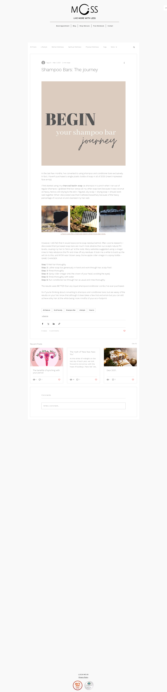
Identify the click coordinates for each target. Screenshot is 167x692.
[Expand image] (54, 219)
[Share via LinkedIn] (54, 324)
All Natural (46, 310)
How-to (91, 310)
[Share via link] (59, 324)
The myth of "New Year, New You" (82, 353)
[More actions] (124, 62)
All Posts (33, 47)
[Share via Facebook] (42, 324)
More (113, 47)
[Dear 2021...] (120, 357)
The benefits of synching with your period (46, 371)
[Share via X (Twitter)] (48, 324)
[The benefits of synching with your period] (46, 357)
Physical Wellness (92, 47)
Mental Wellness (58, 47)
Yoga (104, 47)
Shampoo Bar (71, 310)
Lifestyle (44, 47)
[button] (134, 47)
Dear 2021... (112, 370)
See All (134, 343)
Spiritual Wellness (74, 47)
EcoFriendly (58, 310)
